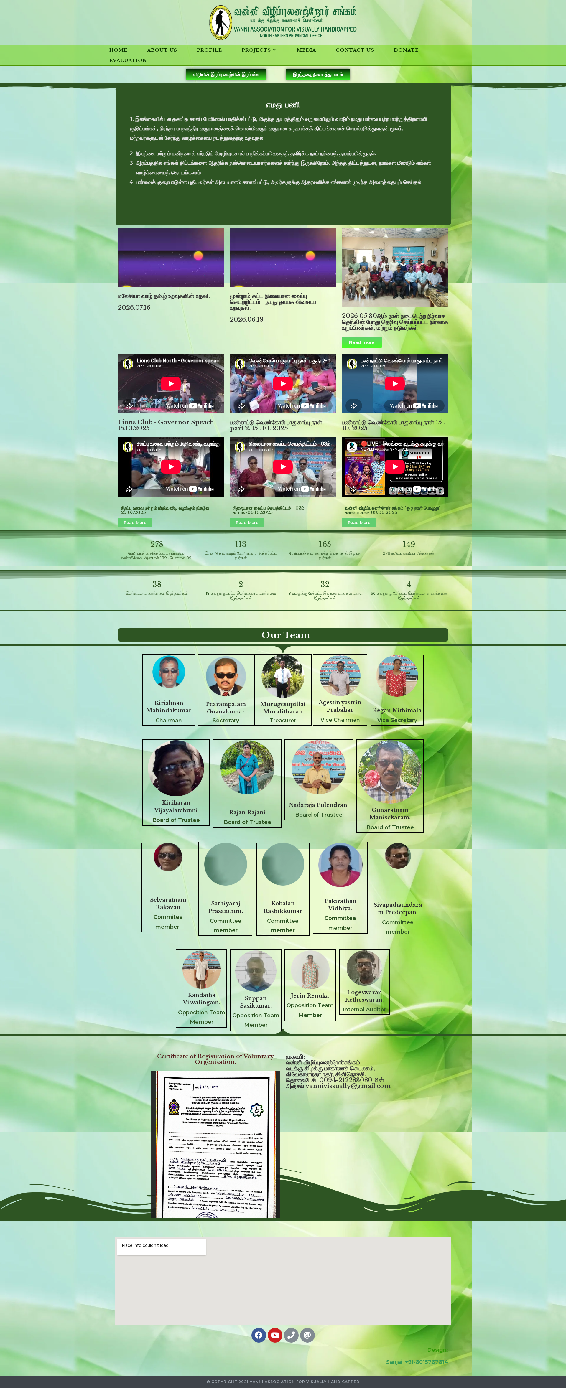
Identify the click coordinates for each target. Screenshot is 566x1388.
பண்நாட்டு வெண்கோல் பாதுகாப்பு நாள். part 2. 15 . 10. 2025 (277, 425)
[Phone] (291, 1335)
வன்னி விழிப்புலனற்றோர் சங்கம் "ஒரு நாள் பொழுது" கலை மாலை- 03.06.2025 (393, 510)
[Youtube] (275, 1335)
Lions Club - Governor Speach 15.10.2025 (166, 425)
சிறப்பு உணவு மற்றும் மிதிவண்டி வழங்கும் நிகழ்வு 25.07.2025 (165, 510)
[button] (226, 74)
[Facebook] (258, 1335)
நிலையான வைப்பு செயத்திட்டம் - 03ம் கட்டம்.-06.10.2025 (269, 510)
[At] (307, 1335)
